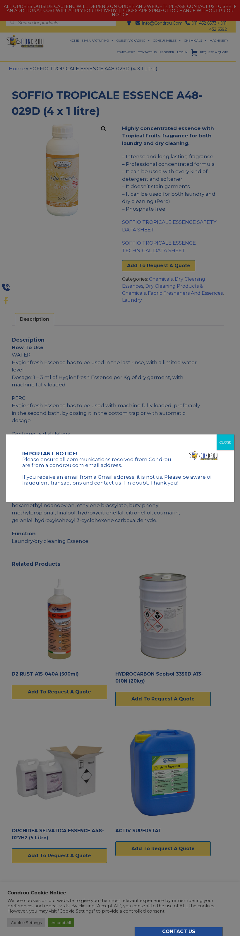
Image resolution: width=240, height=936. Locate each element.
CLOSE (225, 442)
